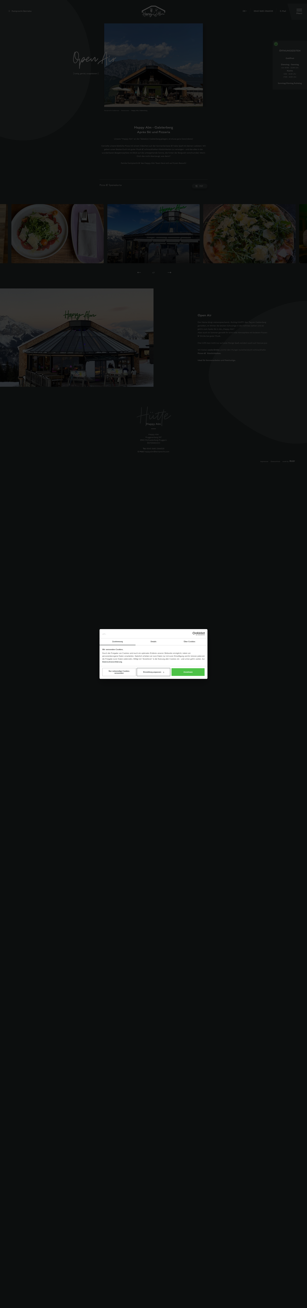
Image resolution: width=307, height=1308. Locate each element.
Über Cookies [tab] (189, 642)
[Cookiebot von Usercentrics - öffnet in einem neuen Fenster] (194, 633)
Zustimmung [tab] (117, 642)
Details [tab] (153, 642)
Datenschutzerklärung (112, 662)
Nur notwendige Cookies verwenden (119, 672)
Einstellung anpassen (152, 672)
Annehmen (188, 672)
